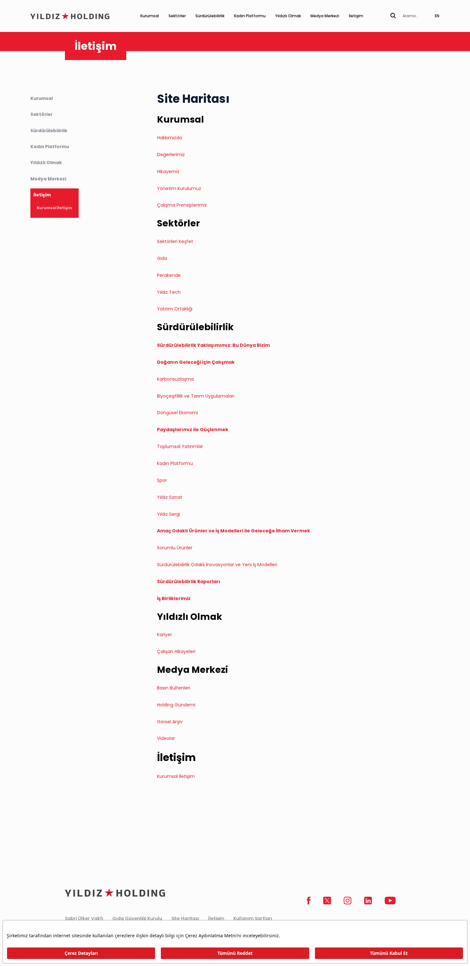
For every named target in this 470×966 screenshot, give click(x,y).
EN (437, 16)
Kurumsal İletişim (54, 208)
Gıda (162, 258)
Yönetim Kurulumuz (179, 188)
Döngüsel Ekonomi (177, 412)
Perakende (169, 275)
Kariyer (165, 634)
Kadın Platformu (250, 16)
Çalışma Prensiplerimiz (182, 205)
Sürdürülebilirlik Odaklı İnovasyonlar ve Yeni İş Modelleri (217, 564)
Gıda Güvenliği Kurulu (137, 918)
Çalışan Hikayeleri (177, 651)
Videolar (166, 738)
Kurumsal (149, 16)
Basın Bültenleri (173, 688)
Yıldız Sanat (169, 497)
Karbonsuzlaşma (175, 379)
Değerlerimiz (171, 154)
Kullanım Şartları (252, 918)
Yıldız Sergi (168, 514)
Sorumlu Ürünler (174, 547)
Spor (162, 480)
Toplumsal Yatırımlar (180, 446)
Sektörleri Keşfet (175, 241)
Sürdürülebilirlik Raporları (189, 581)
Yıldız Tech (169, 292)
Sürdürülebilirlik (209, 16)
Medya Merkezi (324, 16)
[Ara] (393, 16)
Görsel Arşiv (170, 722)
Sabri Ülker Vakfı (84, 918)
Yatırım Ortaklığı (175, 309)
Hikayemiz (168, 171)
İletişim (356, 16)
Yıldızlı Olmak (288, 16)
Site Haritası (185, 918)
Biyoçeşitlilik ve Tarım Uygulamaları (195, 396)
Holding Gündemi (176, 705)
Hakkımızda (169, 137)
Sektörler (177, 16)
